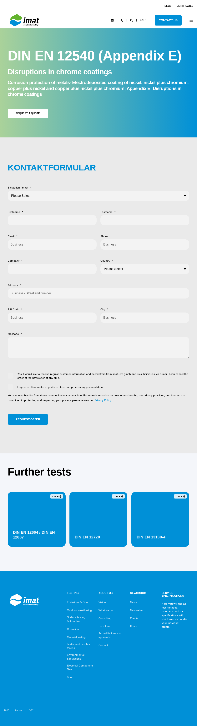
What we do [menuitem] (105, 610)
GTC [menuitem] (31, 710)
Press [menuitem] (133, 626)
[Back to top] (183, 712)
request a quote (28, 113)
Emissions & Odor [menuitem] (78, 602)
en (142, 19)
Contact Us (168, 20)
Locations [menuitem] (104, 626)
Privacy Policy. (103, 400)
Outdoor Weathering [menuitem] (79, 610)
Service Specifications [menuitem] (173, 594)
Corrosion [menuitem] (73, 629)
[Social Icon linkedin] (112, 20)
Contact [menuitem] (103, 645)
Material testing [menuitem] (76, 637)
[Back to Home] (25, 26)
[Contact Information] (122, 20)
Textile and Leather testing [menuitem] (78, 645)
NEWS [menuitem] (167, 6)
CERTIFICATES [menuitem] (185, 6)
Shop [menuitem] (70, 677)
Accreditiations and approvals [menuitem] (110, 635)
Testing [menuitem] (73, 593)
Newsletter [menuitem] (136, 610)
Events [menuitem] (134, 618)
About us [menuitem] (105, 593)
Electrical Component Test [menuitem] (80, 667)
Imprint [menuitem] (18, 710)
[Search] (132, 19)
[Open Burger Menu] (191, 20)
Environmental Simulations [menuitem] (75, 656)
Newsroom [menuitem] (138, 593)
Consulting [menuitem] (104, 618)
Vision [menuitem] (102, 602)
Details (36, 537)
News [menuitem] (133, 602)
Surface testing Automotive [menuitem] (76, 619)
